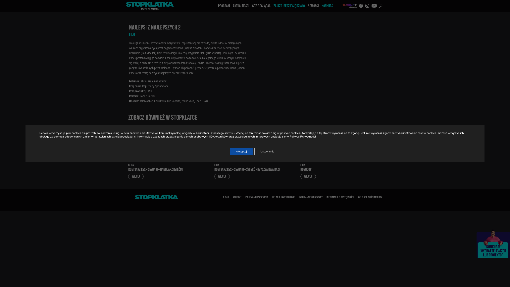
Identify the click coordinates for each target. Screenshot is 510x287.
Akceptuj (241, 151)
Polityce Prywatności (303, 137)
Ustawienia (267, 151)
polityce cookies (290, 133)
